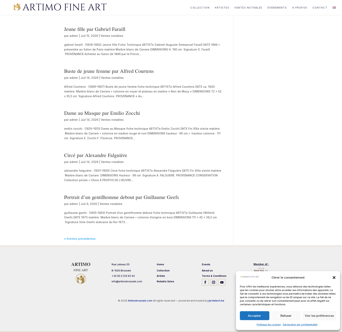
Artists (161, 275)
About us (207, 270)
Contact (320, 7)
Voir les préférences (319, 316)
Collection (200, 7)
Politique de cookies (269, 324)
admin (73, 35)
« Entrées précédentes (80, 238)
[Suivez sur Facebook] (205, 282)
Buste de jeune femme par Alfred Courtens (109, 71)
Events (206, 264)
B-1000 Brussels (121, 270)
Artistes (222, 7)
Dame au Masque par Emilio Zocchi (102, 112)
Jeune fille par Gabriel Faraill (94, 29)
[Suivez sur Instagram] (213, 282)
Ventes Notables (248, 7)
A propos (299, 7)
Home (160, 264)
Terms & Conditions (214, 275)
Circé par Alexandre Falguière (95, 155)
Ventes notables (112, 35)
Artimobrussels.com (140, 300)
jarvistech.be (216, 300)
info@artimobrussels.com (127, 281)
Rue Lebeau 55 (120, 264)
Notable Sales (165, 281)
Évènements (277, 7)
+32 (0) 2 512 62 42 (123, 275)
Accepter (254, 316)
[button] (334, 278)
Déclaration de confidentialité (300, 324)
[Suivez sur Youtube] (221, 282)
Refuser (286, 316)
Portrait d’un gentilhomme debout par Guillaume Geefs (121, 197)
